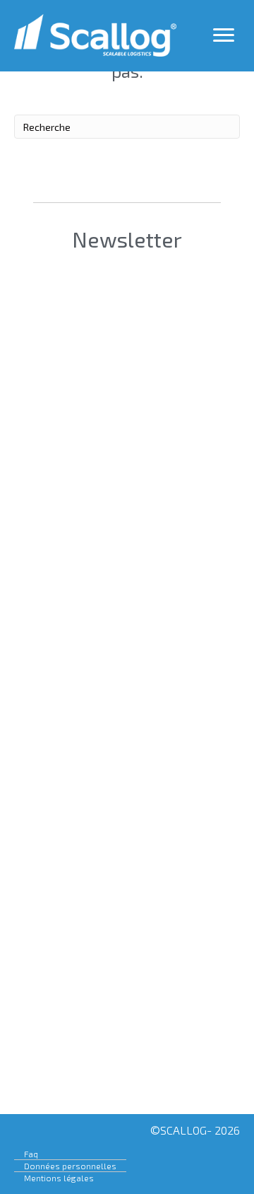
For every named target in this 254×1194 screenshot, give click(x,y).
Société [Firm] (86, 282)
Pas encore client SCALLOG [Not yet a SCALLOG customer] (128, 575)
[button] (124, 1072)
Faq (31, 1154)
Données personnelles (70, 1166)
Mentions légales (59, 1178)
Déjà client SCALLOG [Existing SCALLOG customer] (125, 533)
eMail (63, 449)
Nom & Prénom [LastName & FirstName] (121, 366)
